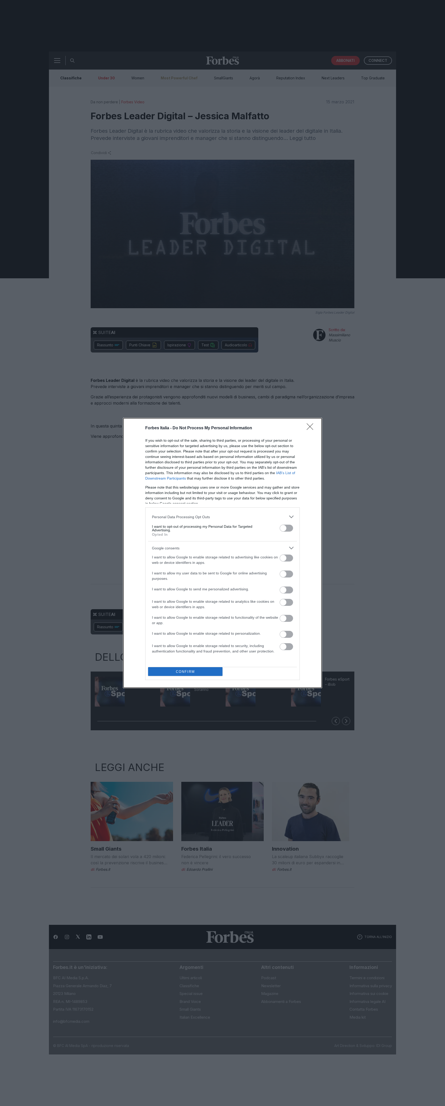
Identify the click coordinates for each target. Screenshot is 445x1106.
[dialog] (222, 553)
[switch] (286, 528)
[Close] (311, 428)
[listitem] (222, 517)
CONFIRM (185, 672)
